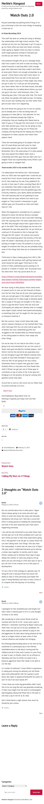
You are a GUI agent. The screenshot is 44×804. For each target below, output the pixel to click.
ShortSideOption (9, 448)
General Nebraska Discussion (13, 450)
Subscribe (36, 792)
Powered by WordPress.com (23, 799)
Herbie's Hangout (13, 3)
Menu (39, 4)
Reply (40, 592)
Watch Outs (7, 391)
